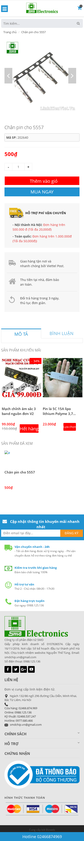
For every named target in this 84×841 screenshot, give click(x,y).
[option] (40, 75)
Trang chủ (10, 32)
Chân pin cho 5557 (19, 472)
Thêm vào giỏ (44, 181)
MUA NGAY (42, 192)
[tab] (21, 333)
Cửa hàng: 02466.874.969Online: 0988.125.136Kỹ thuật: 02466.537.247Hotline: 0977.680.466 (20, 714)
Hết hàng (29, 429)
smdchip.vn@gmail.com (26, 725)
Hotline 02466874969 (42, 836)
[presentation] (21, 334)
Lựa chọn (69, 427)
